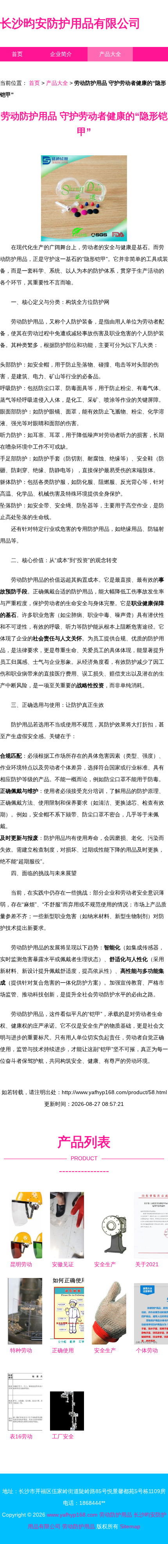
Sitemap (130, 1526)
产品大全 (110, 54)
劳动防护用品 (115, 1515)
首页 (17, 54)
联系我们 (23, 68)
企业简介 (61, 54)
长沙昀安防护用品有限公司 (70, 23)
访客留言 (121, 68)
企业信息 (72, 68)
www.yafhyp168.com (72, 1515)
